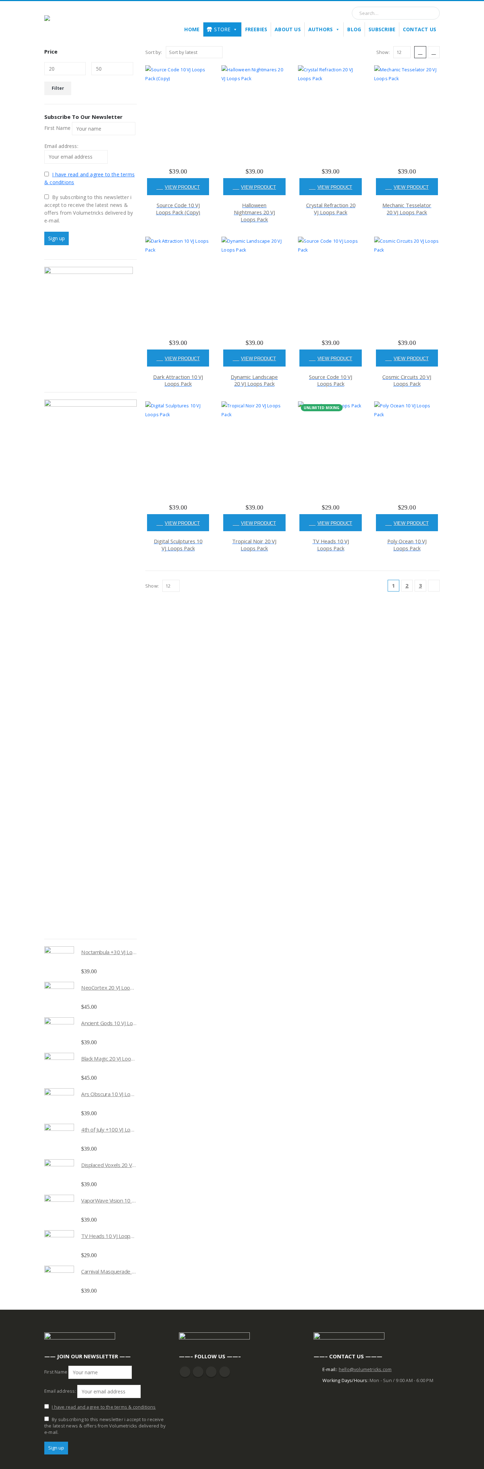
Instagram (211, 1371)
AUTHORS (320, 29)
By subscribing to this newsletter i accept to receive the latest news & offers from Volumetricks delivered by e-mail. (88, 209)
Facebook (185, 1371)
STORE (222, 29)
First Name (57, 128)
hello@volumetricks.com (365, 1369)
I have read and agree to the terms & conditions (104, 1407)
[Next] (434, 586)
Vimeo (224, 1371)
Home (191, 29)
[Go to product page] (59, 961)
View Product (182, 187)
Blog (354, 29)
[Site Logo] (79, 22)
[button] (420, 52)
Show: (383, 52)
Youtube (198, 1371)
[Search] (431, 13)
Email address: (61, 146)
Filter (58, 88)
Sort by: (153, 52)
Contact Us (419, 29)
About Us (288, 29)
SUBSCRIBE (381, 29)
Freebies (256, 29)
